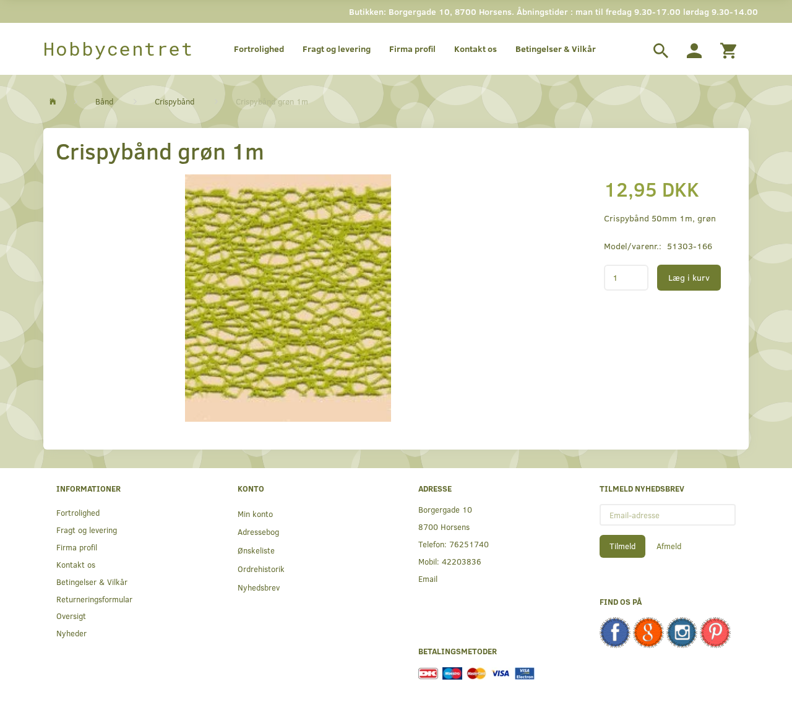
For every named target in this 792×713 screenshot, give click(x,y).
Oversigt (71, 615)
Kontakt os (475, 48)
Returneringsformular (94, 599)
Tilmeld (622, 546)
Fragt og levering (337, 48)
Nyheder (71, 633)
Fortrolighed (259, 48)
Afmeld (668, 546)
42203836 (461, 561)
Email (427, 578)
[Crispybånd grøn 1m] (288, 298)
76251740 (469, 544)
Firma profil (412, 48)
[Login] (694, 49)
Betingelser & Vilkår (555, 48)
